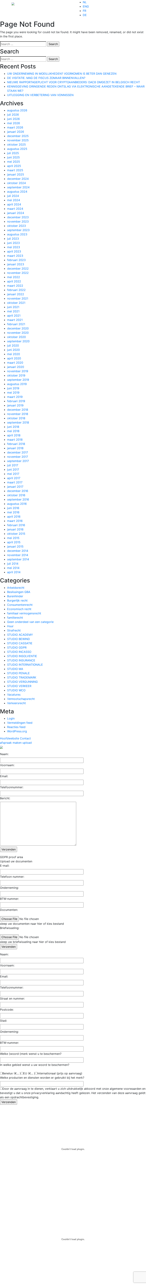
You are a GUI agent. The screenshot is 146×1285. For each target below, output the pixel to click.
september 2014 (18, 559)
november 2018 (17, 414)
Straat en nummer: (12, 998)
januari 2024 (15, 213)
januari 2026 (15, 131)
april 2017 (13, 478)
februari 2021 (16, 324)
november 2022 (18, 273)
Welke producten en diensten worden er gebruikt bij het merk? (42, 1077)
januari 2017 (15, 486)
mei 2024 (13, 200)
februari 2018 (16, 444)
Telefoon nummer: (12, 876)
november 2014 (17, 555)
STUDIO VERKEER (19, 686)
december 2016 (17, 491)
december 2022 (18, 268)
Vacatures (13, 694)
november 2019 (17, 371)
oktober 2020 (16, 337)
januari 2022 (15, 294)
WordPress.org (17, 731)
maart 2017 (14, 482)
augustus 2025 (17, 149)
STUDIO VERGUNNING (22, 681)
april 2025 (14, 166)
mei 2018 (13, 431)
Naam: (4, 754)
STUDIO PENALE (18, 673)
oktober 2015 (16, 533)
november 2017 (17, 456)
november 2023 (18, 221)
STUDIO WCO (16, 690)
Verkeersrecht (16, 703)
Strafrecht (14, 630)
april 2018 (13, 435)
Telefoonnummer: (11, 787)
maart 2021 (15, 320)
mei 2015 (13, 538)
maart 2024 (15, 208)
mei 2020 (13, 354)
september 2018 (18, 422)
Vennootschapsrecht (21, 699)
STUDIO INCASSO (19, 652)
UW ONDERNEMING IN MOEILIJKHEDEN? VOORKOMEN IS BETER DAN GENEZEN (61, 73)
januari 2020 (15, 367)
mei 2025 (13, 161)
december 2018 (17, 409)
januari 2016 (15, 529)
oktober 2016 (16, 495)
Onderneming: (9, 887)
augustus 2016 (17, 503)
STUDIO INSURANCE (21, 660)
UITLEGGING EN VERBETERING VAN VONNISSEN (40, 95)
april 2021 (13, 315)
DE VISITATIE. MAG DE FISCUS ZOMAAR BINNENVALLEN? (46, 78)
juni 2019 (13, 388)
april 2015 (13, 542)
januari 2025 (15, 174)
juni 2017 (13, 469)
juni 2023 (13, 243)
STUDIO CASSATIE (19, 643)
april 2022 (14, 281)
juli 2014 (12, 563)
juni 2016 (13, 508)
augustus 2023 (17, 234)
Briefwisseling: (9, 928)
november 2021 (17, 298)
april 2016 (13, 516)
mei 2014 (13, 568)
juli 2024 (13, 196)
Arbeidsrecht (15, 587)
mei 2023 (13, 247)
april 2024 (14, 204)
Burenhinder (15, 596)
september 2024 (18, 187)
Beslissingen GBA (18, 592)
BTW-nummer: (9, 898)
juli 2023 (13, 238)
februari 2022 (16, 290)
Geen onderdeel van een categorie (30, 622)
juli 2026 (13, 114)
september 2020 (18, 341)
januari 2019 (15, 405)
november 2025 (18, 140)
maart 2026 (15, 127)
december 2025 (18, 136)
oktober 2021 (16, 303)
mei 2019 (13, 392)
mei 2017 (13, 474)
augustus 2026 (17, 110)
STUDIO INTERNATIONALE (25, 664)
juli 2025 (13, 153)
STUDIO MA (15, 669)
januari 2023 (15, 264)
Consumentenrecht (20, 605)
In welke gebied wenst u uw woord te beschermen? (34, 1065)
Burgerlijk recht (17, 600)
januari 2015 (15, 546)
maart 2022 (15, 285)
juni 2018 (13, 427)
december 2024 (18, 178)
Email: (4, 776)
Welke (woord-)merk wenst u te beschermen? (30, 1054)
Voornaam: (7, 765)
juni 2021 (13, 307)
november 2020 (18, 332)
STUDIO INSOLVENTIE (22, 656)
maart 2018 (15, 439)
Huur (10, 626)
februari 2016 (16, 525)
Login (11, 718)
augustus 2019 (17, 384)
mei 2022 (13, 277)
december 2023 (18, 217)
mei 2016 (13, 512)
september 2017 (18, 461)
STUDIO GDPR (17, 647)
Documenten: (9, 910)
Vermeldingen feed (19, 722)
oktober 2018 (16, 418)
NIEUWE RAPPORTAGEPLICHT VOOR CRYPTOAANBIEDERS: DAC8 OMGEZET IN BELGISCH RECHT (73, 82)
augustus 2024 (17, 191)
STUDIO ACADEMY (20, 634)
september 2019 (18, 379)
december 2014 (17, 551)
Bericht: (5, 798)
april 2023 (14, 251)
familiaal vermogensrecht (24, 613)
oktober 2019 (16, 375)
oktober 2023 (16, 226)
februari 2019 (16, 401)
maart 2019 (15, 397)
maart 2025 (15, 170)
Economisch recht (19, 609)
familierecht (15, 617)
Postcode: (7, 1009)
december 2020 (18, 328)
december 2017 (17, 452)
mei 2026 (13, 123)
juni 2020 (13, 350)
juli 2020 (13, 345)
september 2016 (18, 499)
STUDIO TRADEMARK (21, 677)
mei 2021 (13, 311)
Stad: (3, 1020)
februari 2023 (16, 260)
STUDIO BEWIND (18, 639)
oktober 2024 (16, 183)
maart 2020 (15, 362)
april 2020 (14, 358)
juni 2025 (13, 157)
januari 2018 (15, 448)
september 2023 (18, 230)
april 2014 (13, 572)
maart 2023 (15, 255)
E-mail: (4, 865)
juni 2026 (13, 119)
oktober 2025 (16, 144)
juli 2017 (12, 465)
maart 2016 (15, 521)
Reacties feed (16, 727)
